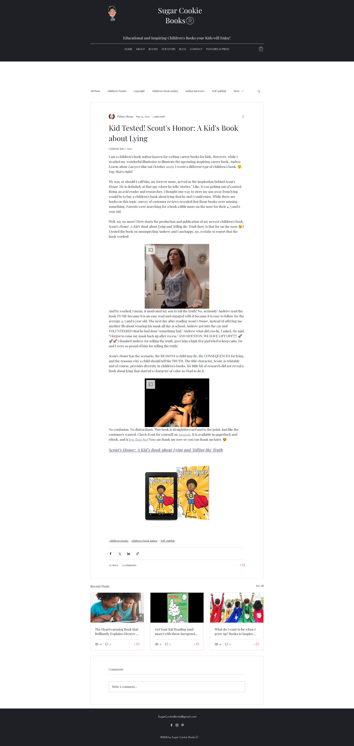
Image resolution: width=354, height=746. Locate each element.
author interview (195, 91)
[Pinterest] (182, 725)
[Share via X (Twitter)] (119, 553)
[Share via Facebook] (110, 553)
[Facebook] (171, 725)
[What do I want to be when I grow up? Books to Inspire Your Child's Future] (236, 608)
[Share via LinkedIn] (128, 553)
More (237, 91)
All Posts (95, 91)
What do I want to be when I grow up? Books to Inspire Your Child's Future (235, 631)
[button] (261, 48)
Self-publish (219, 91)
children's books (116, 91)
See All (260, 586)
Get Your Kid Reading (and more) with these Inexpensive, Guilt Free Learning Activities (177, 631)
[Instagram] (177, 725)
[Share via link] (137, 553)
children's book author (165, 91)
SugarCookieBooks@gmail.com (177, 716)
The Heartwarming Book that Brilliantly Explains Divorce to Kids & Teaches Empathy (117, 631)
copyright (139, 91)
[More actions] (243, 116)
